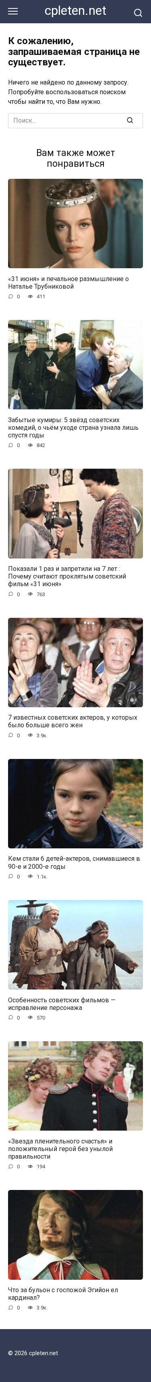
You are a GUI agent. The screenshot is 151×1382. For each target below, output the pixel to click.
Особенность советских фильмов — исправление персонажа (62, 1003)
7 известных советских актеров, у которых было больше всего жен (72, 721)
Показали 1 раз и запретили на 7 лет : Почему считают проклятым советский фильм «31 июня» (67, 576)
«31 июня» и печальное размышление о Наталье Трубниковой (68, 282)
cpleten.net (75, 10)
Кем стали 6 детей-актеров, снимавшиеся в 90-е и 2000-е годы (74, 862)
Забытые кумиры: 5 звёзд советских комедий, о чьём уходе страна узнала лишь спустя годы (73, 427)
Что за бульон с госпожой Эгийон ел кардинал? (63, 1293)
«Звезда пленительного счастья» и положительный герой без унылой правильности (60, 1148)
